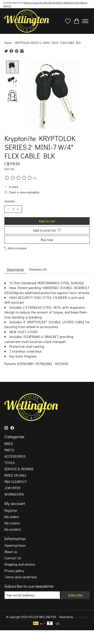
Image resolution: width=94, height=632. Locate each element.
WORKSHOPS (14, 494)
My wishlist (12, 529)
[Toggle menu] (85, 21)
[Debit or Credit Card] (43, 624)
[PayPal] (36, 624)
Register (10, 510)
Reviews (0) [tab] (38, 269)
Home (8, 43)
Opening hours (15, 545)
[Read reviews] (18, 178)
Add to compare (17, 248)
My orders (11, 516)
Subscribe (75, 595)
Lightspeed (81, 617)
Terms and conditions (20, 577)
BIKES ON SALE (15, 475)
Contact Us (12, 558)
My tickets (12, 523)
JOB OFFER (12, 488)
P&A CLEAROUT (15, 481)
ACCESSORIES (15, 456)
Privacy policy (14, 570)
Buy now (47, 239)
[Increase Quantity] (18, 209)
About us (10, 551)
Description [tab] (15, 269)
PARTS (9, 450)
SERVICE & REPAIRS (19, 469)
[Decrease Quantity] (8, 209)
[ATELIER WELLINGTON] (26, 21)
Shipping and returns (19, 564)
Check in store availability (24, 192)
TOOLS (9, 462)
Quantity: (9, 201)
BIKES (8, 443)
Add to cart (47, 221)
